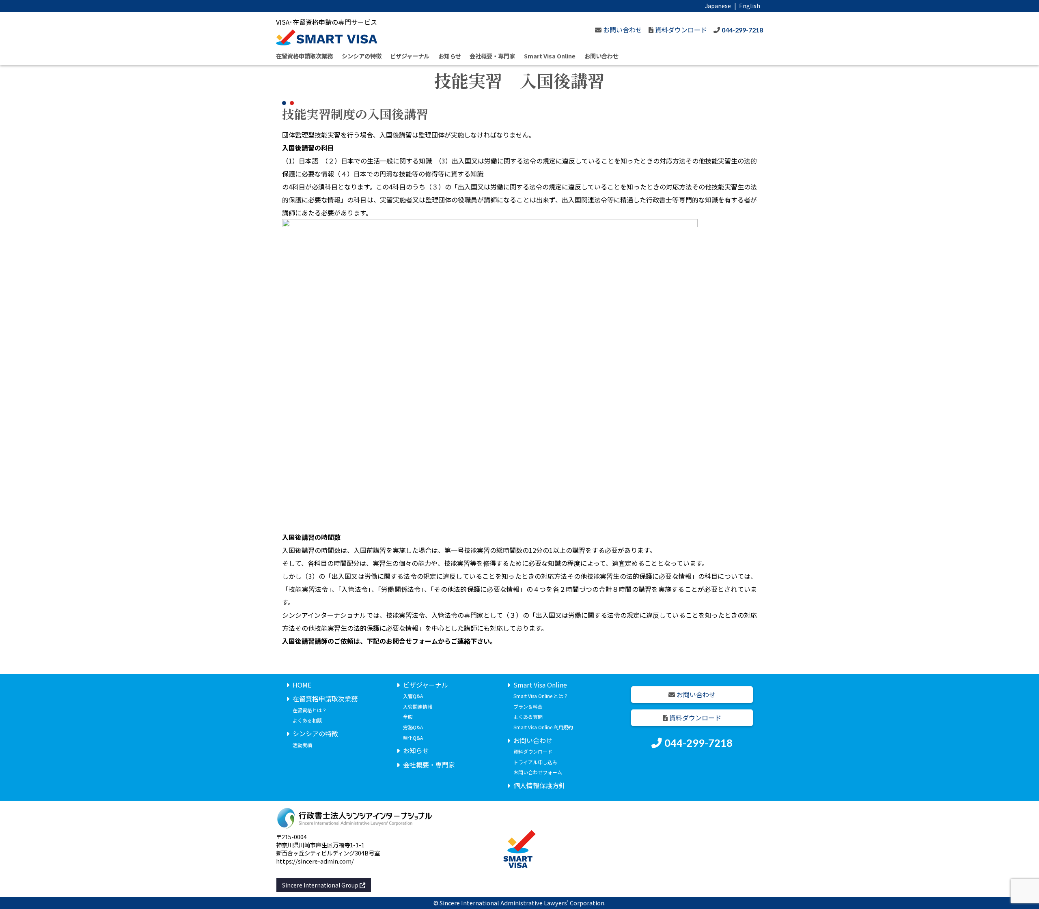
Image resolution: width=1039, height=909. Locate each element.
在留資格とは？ (310, 710)
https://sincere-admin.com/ (315, 861)
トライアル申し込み (535, 762)
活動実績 (302, 744)
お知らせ (449, 56)
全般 (408, 716)
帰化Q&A (413, 737)
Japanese (718, 5)
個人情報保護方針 (539, 785)
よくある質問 (528, 716)
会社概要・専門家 (492, 56)
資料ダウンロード (532, 751)
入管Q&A (413, 695)
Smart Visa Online (550, 56)
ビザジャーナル (409, 56)
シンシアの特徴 (362, 56)
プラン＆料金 (528, 706)
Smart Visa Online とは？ (540, 695)
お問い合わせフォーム (537, 772)
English (749, 5)
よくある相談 (307, 720)
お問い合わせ (601, 56)
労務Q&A (413, 727)
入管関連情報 (417, 706)
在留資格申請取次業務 (304, 56)
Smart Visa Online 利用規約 (543, 727)
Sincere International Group (321, 885)
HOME (302, 685)
